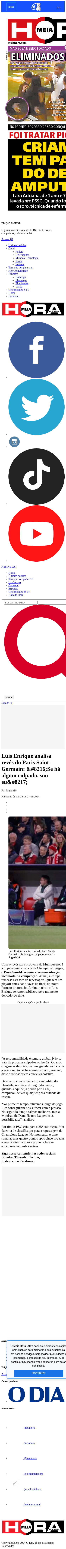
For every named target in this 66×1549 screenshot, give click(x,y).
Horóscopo (14, 582)
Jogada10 (6, 702)
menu (11, 6)
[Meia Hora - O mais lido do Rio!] (33, 317)
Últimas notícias (17, 245)
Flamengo (21, 280)
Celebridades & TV (19, 591)
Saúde (18, 261)
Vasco (18, 286)
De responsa (22, 254)
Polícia (19, 251)
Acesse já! (7, 239)
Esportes (13, 273)
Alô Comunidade (18, 270)
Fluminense (21, 283)
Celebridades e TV (18, 289)
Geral (11, 248)
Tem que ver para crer (20, 267)
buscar (9, 697)
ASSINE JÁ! (8, 566)
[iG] (36, 10)
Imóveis (19, 264)
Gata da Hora (15, 594)
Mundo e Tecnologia (27, 257)
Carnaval (13, 296)
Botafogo (20, 277)
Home (11, 292)
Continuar (38, 1373)
